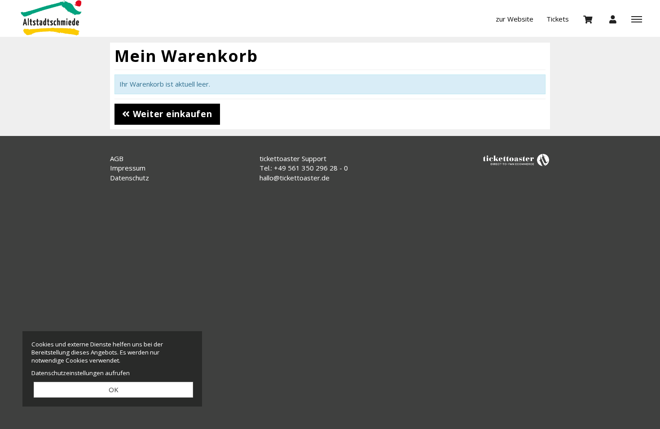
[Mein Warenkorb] (588, 19)
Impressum (127, 167)
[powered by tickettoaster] (516, 159)
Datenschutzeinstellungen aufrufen (80, 373)
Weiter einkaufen (171, 114)
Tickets (557, 18)
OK (114, 389)
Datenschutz (129, 177)
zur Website (514, 18)
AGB (116, 158)
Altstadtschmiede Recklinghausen (60, 18)
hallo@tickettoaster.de (295, 177)
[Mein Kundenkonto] (612, 19)
